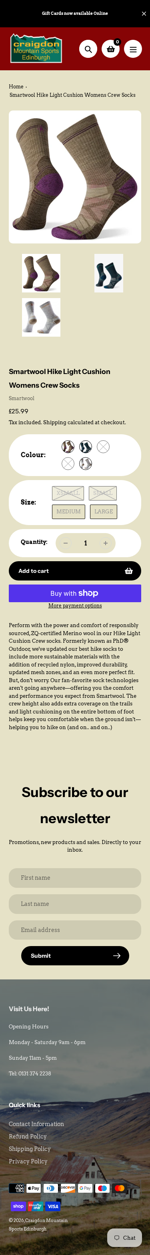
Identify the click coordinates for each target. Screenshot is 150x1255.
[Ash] (103, 446)
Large (103, 512)
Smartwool (21, 398)
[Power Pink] (68, 463)
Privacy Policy (28, 1161)
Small (102, 493)
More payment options (75, 606)
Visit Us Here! (29, 1009)
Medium (68, 512)
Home (16, 87)
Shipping (54, 422)
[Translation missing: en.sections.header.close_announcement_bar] (144, 14)
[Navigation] (133, 49)
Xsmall (68, 493)
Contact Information (36, 1124)
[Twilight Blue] (85, 446)
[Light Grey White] (85, 463)
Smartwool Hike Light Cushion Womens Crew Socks (73, 95)
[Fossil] (68, 446)
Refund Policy (28, 1136)
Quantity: (34, 542)
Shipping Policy (30, 1149)
